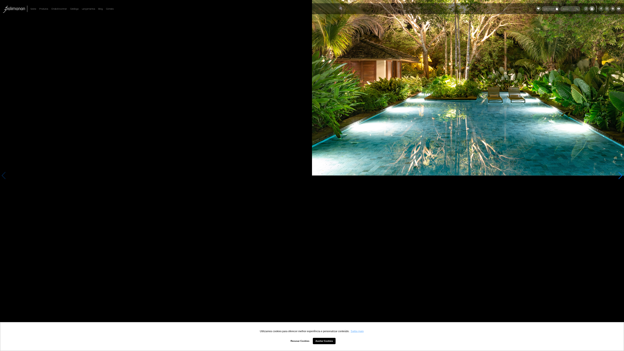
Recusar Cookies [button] (300, 341)
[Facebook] (601, 8)
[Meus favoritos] (538, 8)
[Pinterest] (612, 8)
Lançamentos (88, 9)
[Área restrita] (592, 8)
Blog (100, 9)
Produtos (43, 9)
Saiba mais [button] (357, 331)
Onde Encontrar (59, 9)
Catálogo (74, 9)
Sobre (33, 9)
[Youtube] (618, 8)
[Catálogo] (586, 8)
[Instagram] (607, 8)
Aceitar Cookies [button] (324, 341)
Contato (110, 9)
